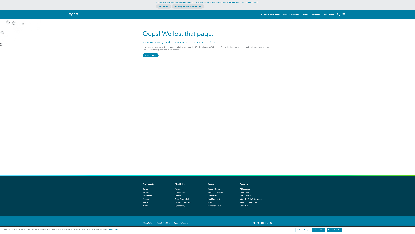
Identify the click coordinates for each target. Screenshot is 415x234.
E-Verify (210, 202)
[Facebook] (253, 223)
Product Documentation (248, 202)
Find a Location (245, 196)
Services (145, 202)
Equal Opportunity (214, 199)
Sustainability (180, 192)
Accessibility (212, 196)
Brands (305, 14)
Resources (316, 14)
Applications (147, 196)
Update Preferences (181, 223)
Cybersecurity (180, 206)
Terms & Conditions (163, 223)
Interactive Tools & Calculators (251, 199)
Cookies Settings (303, 230)
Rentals (145, 206)
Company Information (183, 202)
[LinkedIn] (258, 223)
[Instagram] (271, 223)
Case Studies (244, 192)
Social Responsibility (182, 199)
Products (146, 199)
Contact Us (244, 206)
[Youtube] (266, 223)
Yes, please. (164, 6)
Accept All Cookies (334, 230)
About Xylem (329, 14)
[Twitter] (262, 223)
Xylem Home (150, 55)
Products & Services (291, 14)
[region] (207, 230)
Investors (178, 196)
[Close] (411, 230)
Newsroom (179, 189)
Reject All (318, 230)
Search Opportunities (215, 192)
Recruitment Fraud (214, 206)
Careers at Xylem (214, 189)
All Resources (245, 189)
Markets (146, 192)
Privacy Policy (147, 223)
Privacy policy (113, 229)
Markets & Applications (270, 14)
